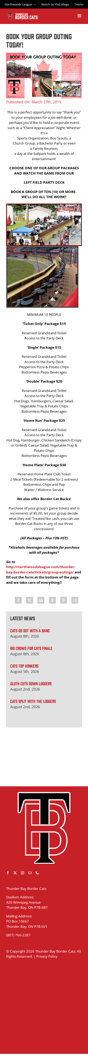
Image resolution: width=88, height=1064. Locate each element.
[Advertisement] (44, 757)
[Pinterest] (63, 600)
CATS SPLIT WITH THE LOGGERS (33, 701)
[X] (29, 600)
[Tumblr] (52, 600)
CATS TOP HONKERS (24, 665)
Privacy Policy (47, 956)
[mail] (30, 872)
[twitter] (15, 872)
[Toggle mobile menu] (80, 16)
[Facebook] (18, 600)
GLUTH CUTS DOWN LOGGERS (31, 683)
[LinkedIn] (40, 600)
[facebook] (7, 872)
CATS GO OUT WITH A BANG (30, 630)
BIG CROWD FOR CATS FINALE (31, 648)
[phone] (37, 872)
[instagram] (22, 872)
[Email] (74, 600)
